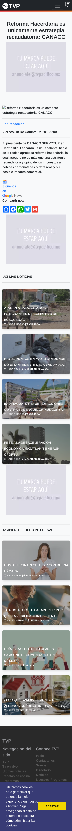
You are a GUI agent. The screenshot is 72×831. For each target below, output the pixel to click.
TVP (5, 761)
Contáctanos (45, 760)
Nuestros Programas (51, 779)
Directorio (43, 770)
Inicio (40, 755)
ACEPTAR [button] (52, 806)
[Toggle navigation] (57, 6)
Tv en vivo (10, 766)
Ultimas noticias (14, 771)
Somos (41, 765)
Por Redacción (13, 124)
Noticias (42, 775)
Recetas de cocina (16, 776)
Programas (10, 780)
